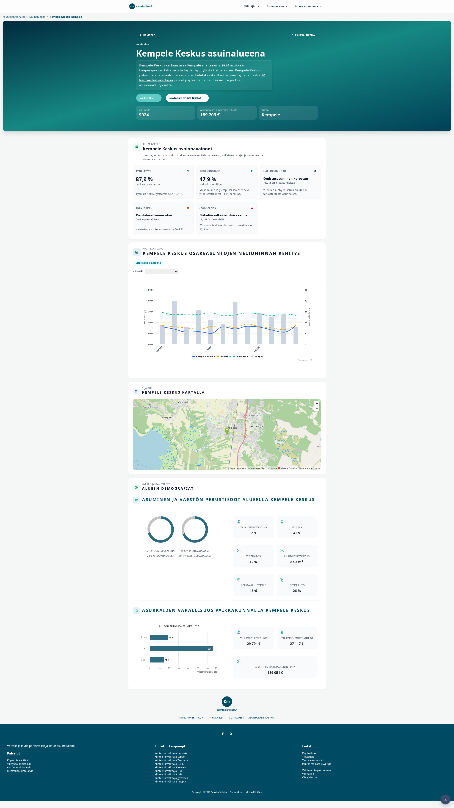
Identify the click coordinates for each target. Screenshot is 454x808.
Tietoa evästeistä (312, 760)
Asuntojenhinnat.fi (14, 16)
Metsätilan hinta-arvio (20, 771)
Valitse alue (147, 98)
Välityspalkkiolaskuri (19, 763)
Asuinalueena (36, 16)
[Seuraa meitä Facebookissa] (222, 734)
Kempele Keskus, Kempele (65, 16)
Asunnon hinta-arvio (19, 767)
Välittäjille (308, 773)
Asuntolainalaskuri (261, 717)
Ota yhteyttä (309, 777)
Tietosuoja (308, 756)
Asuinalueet (236, 717)
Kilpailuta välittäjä (18, 760)
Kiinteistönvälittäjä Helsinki (171, 753)
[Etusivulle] (140, 6)
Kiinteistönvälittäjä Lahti (169, 774)
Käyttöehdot (309, 753)
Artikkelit (216, 717)
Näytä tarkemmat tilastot (185, 98)
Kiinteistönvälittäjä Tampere (171, 760)
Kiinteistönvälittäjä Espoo (170, 756)
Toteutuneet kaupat (192, 717)
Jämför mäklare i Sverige (316, 763)
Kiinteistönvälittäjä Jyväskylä (171, 778)
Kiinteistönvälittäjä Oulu (169, 771)
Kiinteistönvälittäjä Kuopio (170, 781)
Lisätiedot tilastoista (148, 262)
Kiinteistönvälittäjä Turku (169, 763)
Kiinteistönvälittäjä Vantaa (170, 767)
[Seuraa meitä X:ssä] (231, 734)
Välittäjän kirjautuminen (316, 770)
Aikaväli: (138, 271)
